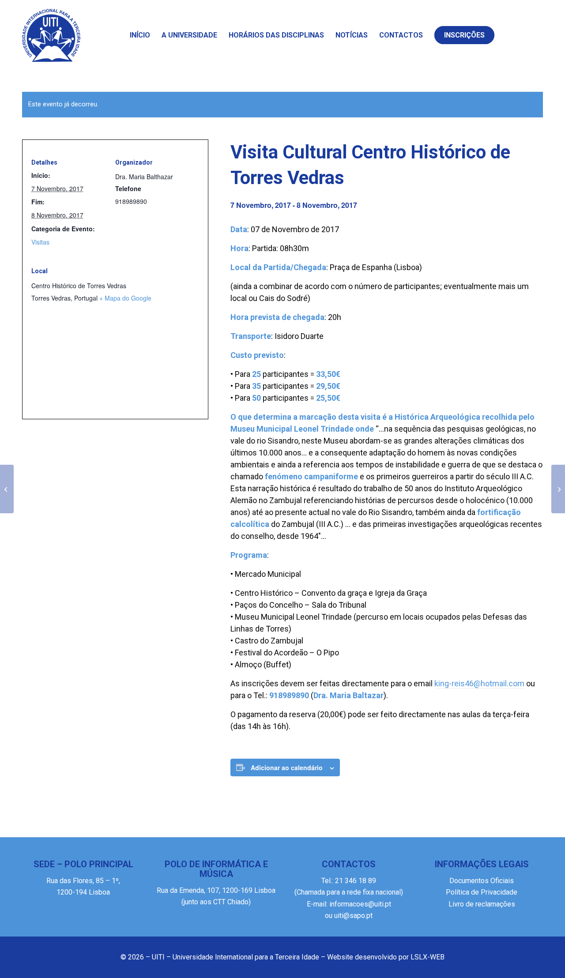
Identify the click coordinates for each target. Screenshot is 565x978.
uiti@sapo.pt (353, 915)
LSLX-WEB (427, 957)
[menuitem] (140, 35)
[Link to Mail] (532, 34)
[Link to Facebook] (514, 34)
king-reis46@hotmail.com (479, 683)
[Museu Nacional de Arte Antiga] (7, 489)
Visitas (40, 241)
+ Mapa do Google (125, 297)
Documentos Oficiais (481, 880)
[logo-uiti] (51, 35)
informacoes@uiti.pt (360, 904)
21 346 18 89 (354, 880)
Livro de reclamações (481, 904)
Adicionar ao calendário (287, 767)
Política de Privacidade (481, 892)
